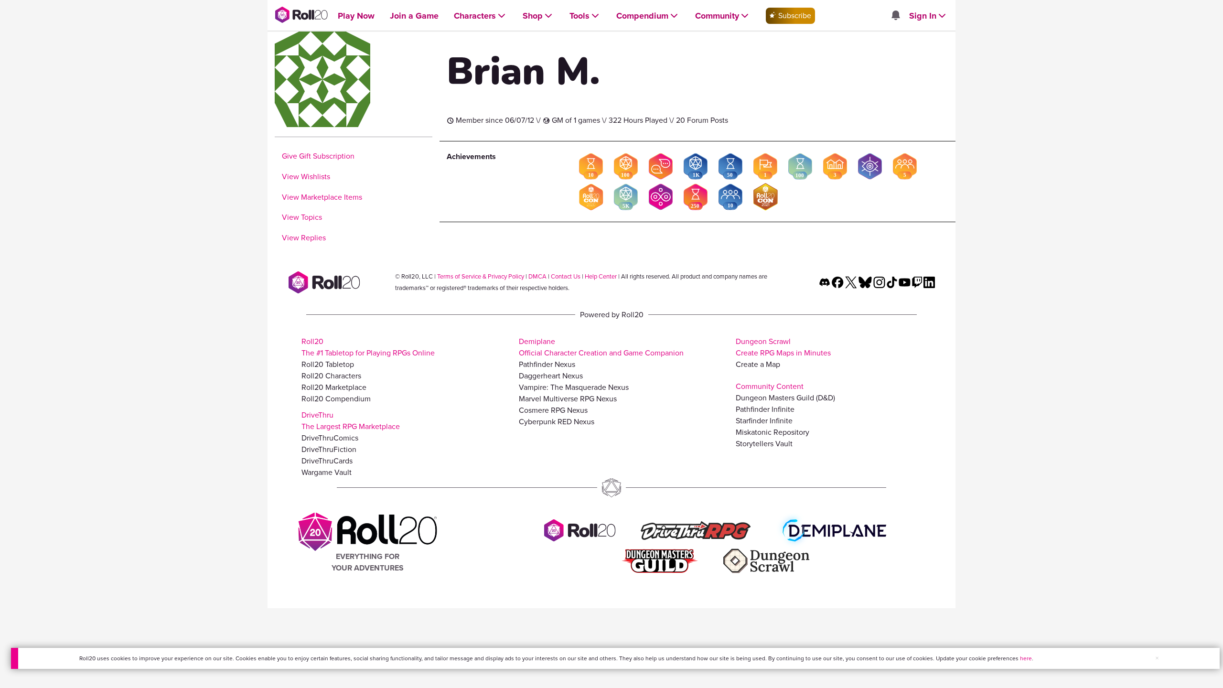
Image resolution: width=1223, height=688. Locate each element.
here (1026, 658)
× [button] (1157, 658)
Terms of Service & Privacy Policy (480, 276)
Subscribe (793, 15)
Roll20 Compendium (336, 398)
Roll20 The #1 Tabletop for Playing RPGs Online (368, 347)
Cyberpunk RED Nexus (556, 421)
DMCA (537, 276)
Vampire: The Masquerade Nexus (574, 387)
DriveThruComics (329, 437)
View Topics (302, 217)
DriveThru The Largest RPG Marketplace (350, 420)
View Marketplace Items (322, 197)
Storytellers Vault (764, 443)
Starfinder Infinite (764, 420)
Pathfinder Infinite (765, 409)
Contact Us (565, 276)
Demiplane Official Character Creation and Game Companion (601, 347)
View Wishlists (306, 176)
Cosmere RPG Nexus (553, 410)
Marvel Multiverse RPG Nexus (568, 398)
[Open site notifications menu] (895, 16)
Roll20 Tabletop (327, 364)
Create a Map (758, 364)
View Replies (304, 237)
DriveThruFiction (328, 449)
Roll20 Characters (331, 375)
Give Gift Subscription (318, 155)
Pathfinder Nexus (547, 364)
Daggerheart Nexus (551, 375)
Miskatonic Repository (772, 432)
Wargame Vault (326, 472)
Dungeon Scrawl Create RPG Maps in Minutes (783, 347)
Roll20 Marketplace (333, 387)
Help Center (601, 276)
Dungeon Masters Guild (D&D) (785, 397)
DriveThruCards (327, 460)
